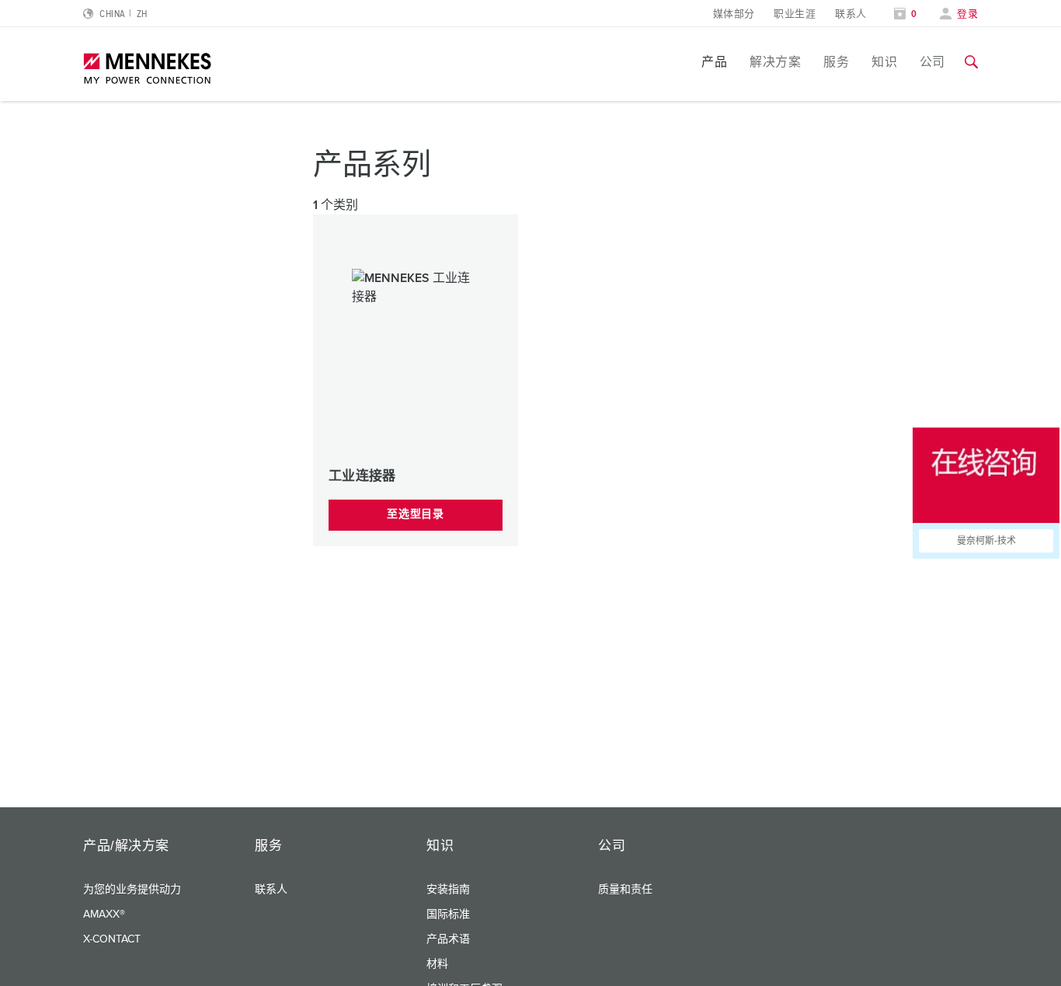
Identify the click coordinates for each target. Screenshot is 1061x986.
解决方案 (775, 62)
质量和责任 (625, 889)
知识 (884, 62)
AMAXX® (104, 914)
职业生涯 (795, 14)
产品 (714, 62)
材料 (437, 964)
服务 (836, 62)
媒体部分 (734, 14)
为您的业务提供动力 (132, 889)
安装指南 (448, 889)
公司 (932, 62)
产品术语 (448, 939)
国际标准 (448, 914)
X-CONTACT (112, 939)
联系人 (850, 14)
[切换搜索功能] (971, 62)
